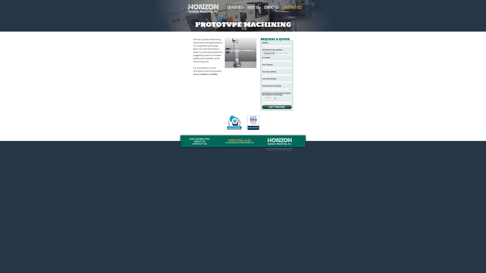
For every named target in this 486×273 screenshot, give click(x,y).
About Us (253, 7)
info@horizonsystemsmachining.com (240, 143)
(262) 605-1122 (293, 7)
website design (271, 150)
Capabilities (234, 7)
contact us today (208, 74)
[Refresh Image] (275, 99)
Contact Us (271, 7)
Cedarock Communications (285, 150)
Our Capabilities (199, 139)
